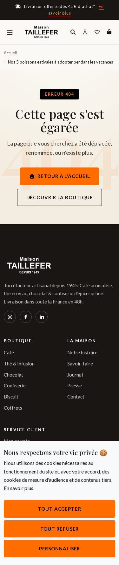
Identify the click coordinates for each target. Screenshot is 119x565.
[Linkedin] (42, 317)
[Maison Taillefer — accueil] (41, 32)
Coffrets (13, 408)
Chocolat (13, 375)
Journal (75, 375)
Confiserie (15, 385)
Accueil (10, 52)
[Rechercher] (73, 32)
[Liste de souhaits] (97, 32)
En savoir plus (18, 488)
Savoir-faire (80, 363)
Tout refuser (59, 529)
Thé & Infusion (19, 363)
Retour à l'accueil (63, 176)
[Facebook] (26, 317)
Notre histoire (82, 352)
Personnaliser (59, 548)
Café (9, 352)
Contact (75, 396)
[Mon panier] (109, 32)
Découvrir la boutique (59, 197)
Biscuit (11, 396)
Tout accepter (59, 509)
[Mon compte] (85, 32)
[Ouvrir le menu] (10, 32)
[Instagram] (10, 317)
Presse (74, 385)
